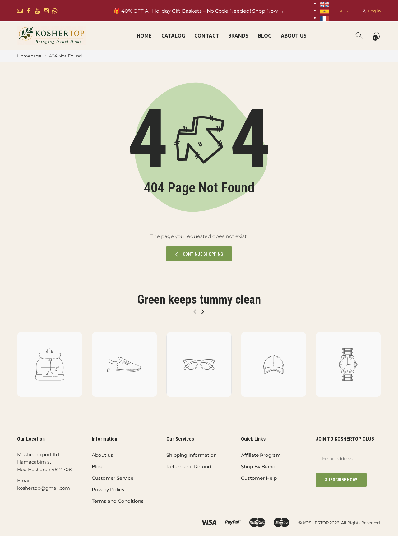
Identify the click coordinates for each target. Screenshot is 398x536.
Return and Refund (188, 467)
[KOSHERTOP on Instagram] (46, 11)
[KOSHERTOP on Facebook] (28, 11)
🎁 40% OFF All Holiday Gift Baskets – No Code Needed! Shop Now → (199, 11)
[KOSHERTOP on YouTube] (37, 11)
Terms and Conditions (118, 501)
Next (202, 311)
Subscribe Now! (341, 479)
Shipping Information (191, 455)
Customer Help (259, 478)
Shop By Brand (258, 467)
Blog (97, 467)
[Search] (359, 36)
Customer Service (112, 478)
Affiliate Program (261, 455)
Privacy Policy (108, 489)
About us (102, 455)
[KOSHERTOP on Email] (20, 11)
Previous (195, 311)
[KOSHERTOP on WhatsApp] (54, 11)
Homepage (29, 56)
